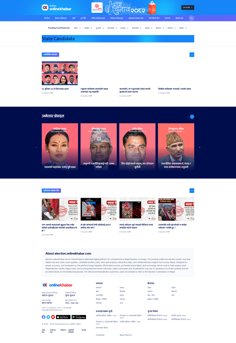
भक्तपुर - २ (124, 28)
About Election (126, 335)
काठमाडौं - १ (112, 28)
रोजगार (150, 291)
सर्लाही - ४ (88, 28)
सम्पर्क (83, 330)
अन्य (121, 303)
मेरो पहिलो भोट (154, 18)
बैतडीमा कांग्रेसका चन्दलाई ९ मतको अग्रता (174, 89)
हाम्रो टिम (43, 331)
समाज (122, 287)
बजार (149, 287)
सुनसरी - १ (100, 28)
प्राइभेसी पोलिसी (71, 331)
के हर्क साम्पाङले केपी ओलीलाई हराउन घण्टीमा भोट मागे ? (96, 226)
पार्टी (73, 18)
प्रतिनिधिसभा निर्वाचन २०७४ (157, 315)
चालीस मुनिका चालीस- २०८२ (106, 315)
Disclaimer (100, 335)
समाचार (98, 287)
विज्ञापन (63, 330)
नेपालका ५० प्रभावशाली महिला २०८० (107, 323)
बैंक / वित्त (151, 295)
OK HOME (186, 7)
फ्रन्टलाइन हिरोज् (102, 327)
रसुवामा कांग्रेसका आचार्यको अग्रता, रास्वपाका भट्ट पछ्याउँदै (94, 90)
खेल (97, 291)
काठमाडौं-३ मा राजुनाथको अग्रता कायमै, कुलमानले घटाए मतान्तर (135, 90)
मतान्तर (167, 18)
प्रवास (122, 295)
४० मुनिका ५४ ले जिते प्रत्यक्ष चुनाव (55, 89)
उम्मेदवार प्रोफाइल (116, 18)
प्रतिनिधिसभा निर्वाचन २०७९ (157, 319)
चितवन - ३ (160, 28)
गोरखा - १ (148, 28)
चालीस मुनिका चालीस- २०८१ (130, 321)
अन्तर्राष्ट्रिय (99, 295)
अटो (172, 295)
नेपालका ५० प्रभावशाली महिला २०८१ (130, 317)
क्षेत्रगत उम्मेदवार (61, 18)
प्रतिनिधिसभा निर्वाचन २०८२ (181, 319)
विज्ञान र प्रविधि (101, 299)
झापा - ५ (77, 28)
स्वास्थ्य (122, 299)
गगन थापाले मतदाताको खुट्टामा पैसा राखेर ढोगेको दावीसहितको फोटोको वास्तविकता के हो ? (59, 228)
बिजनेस (122, 291)
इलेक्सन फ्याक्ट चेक (136, 18)
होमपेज (47, 18)
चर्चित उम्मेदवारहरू (98, 18)
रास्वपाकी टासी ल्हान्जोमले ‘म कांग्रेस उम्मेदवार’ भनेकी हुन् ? (172, 226)
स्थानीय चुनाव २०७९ (178, 315)
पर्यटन (173, 287)
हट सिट (83, 18)
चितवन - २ (171, 28)
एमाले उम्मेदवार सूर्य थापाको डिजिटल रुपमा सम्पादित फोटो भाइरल (136, 226)
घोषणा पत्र (179, 18)
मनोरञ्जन (99, 303)
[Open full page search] (191, 18)
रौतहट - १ (182, 28)
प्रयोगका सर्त (53, 331)
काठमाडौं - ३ (136, 28)
